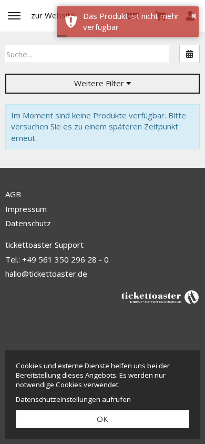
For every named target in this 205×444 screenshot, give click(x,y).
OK (102, 418)
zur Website (53, 15)
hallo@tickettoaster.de (46, 273)
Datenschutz (28, 223)
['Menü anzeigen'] (14, 15)
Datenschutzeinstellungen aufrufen (73, 399)
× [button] (194, 15)
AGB (13, 194)
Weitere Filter (100, 83)
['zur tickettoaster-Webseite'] (160, 296)
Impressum (26, 209)
